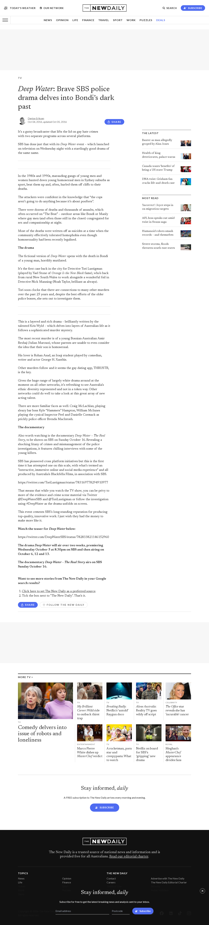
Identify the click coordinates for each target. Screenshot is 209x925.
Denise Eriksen (36, 118)
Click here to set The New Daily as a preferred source (58, 591)
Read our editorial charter (128, 856)
